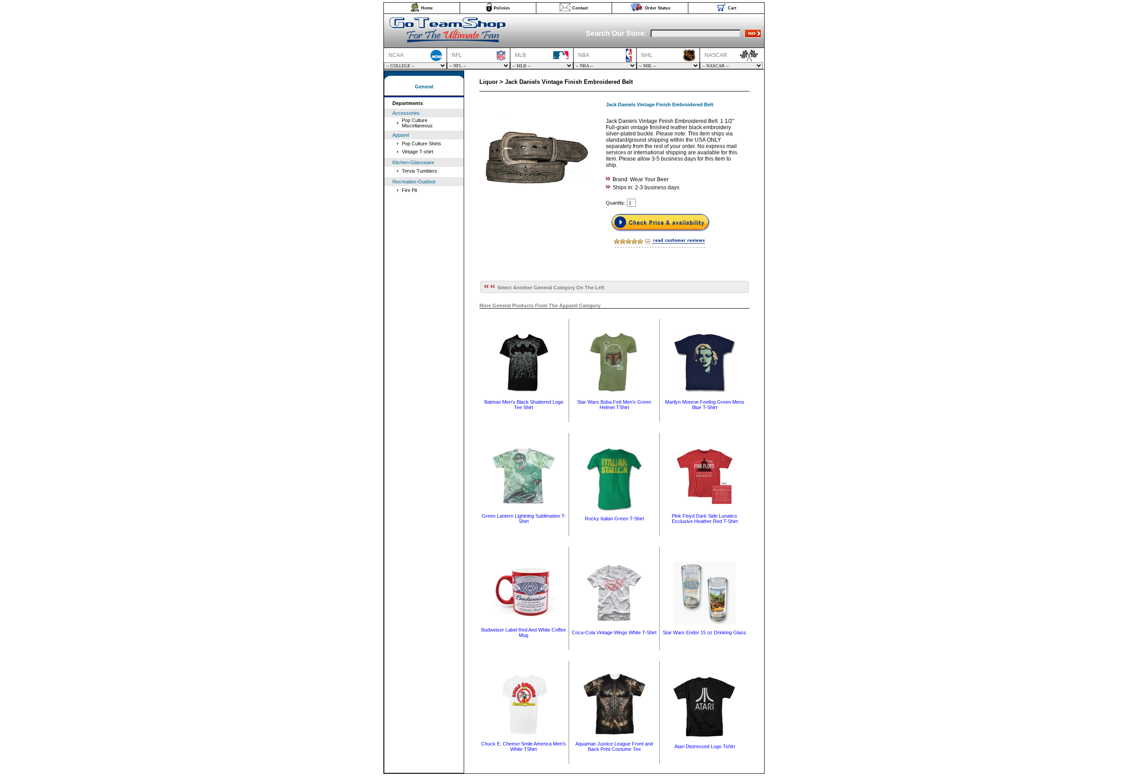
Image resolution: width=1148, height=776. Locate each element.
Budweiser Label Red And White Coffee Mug (523, 632)
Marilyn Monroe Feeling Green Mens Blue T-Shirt (704, 404)
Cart (732, 8)
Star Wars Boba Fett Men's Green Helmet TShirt (614, 404)
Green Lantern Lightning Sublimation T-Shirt (524, 518)
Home (427, 8)
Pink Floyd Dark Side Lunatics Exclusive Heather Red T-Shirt (705, 518)
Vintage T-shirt (417, 151)
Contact (580, 8)
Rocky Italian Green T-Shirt (614, 518)
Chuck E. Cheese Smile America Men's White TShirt (523, 746)
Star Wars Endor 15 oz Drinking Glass (704, 632)
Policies (502, 8)
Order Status (657, 8)
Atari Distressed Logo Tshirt (704, 746)
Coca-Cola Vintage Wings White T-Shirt (614, 632)
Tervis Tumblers (419, 171)
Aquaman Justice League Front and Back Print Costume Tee (614, 746)
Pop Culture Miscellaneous (417, 123)
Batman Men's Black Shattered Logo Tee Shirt (523, 404)
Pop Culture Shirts (421, 143)
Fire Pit (409, 190)
